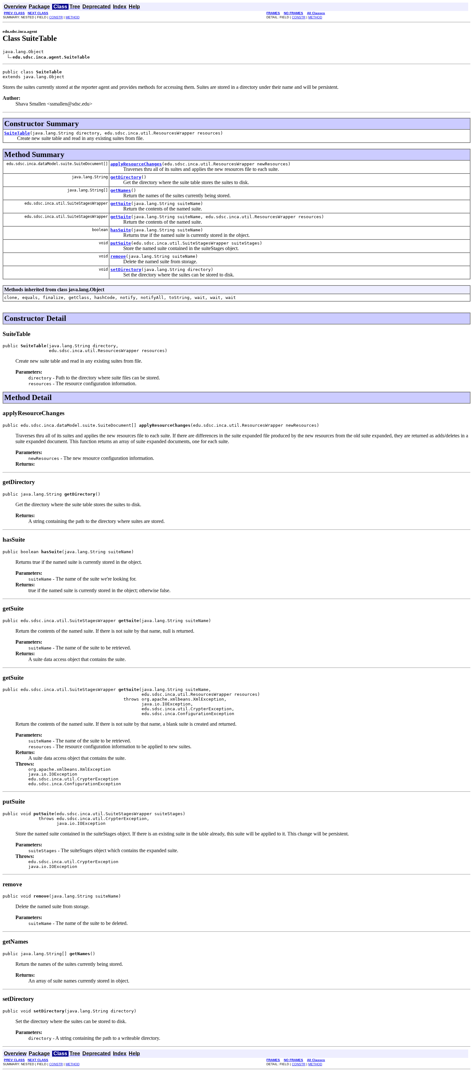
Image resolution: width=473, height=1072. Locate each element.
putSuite (120, 243)
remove (118, 256)
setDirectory (125, 269)
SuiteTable (17, 133)
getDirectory (125, 177)
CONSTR (56, 17)
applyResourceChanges (136, 164)
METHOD (72, 17)
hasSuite (120, 230)
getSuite (120, 203)
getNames (120, 190)
